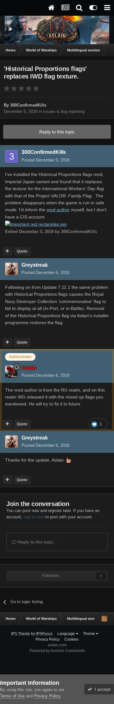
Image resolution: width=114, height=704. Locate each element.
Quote (22, 251)
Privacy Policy (47, 639)
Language (66, 633)
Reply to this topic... (36, 541)
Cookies (71, 639)
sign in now (33, 517)
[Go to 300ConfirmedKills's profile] (11, 156)
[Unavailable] (35, 223)
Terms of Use (12, 696)
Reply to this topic (57, 131)
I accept (101, 689)
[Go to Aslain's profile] (11, 371)
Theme (89, 633)
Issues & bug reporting (64, 111)
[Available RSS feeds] (104, 619)
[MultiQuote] (7, 251)
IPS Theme (20, 633)
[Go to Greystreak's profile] (11, 269)
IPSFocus (44, 633)
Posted (45, 160)
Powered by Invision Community (57, 651)
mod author (58, 209)
